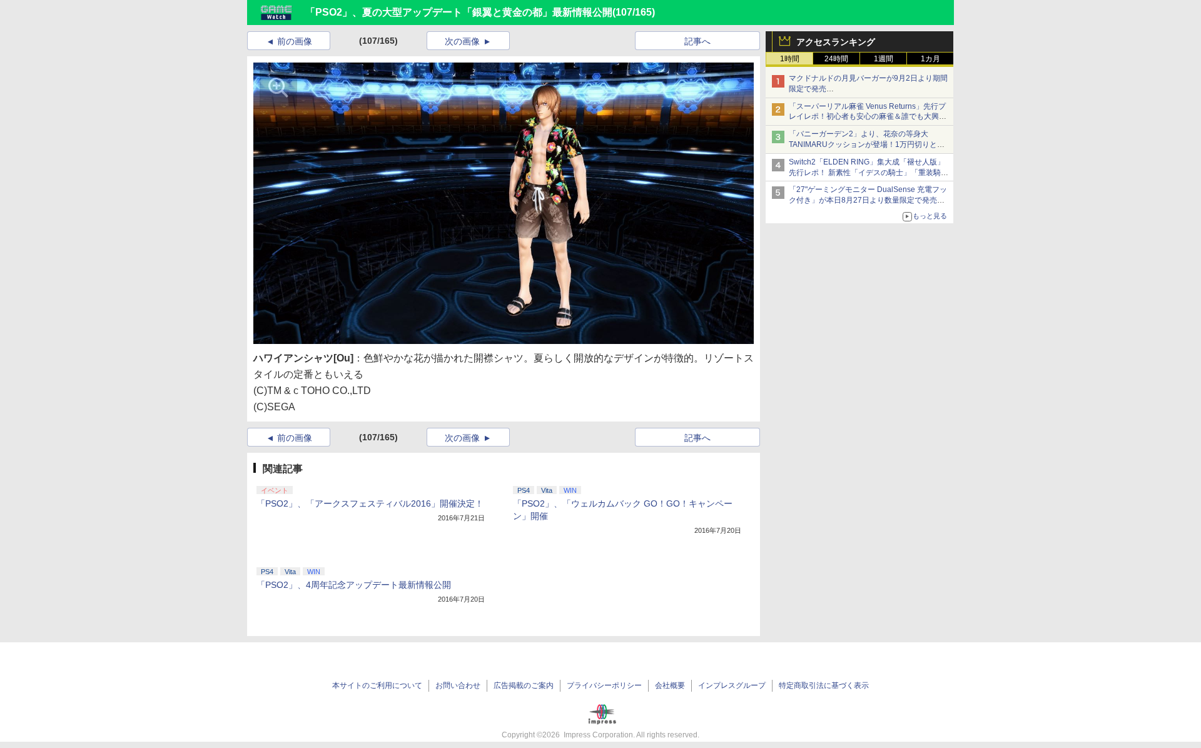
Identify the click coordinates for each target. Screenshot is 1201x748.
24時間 (836, 58)
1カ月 (930, 58)
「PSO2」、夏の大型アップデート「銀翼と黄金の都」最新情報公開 (458, 12)
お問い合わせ (457, 685)
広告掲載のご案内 (524, 685)
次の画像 (462, 41)
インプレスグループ (732, 685)
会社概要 (670, 685)
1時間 (789, 58)
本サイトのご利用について (377, 685)
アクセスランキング (835, 42)
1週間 (883, 58)
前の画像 (294, 41)
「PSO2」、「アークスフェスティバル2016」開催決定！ (370, 503)
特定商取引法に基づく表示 (824, 685)
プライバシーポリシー (604, 685)
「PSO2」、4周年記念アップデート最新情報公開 (353, 585)
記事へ (697, 41)
